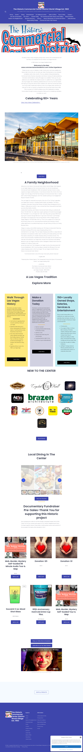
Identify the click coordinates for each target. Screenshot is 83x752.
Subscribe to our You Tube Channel (41, 645)
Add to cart (15, 576)
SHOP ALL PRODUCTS (41, 692)
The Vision (26, 16)
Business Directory (30, 18)
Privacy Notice (40, 717)
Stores (11, 14)
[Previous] (23, 480)
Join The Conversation (16, 16)
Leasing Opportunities (41, 715)
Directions (28, 730)
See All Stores (41, 438)
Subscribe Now (71, 18)
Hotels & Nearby (29, 728)
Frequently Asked (29, 722)
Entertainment (30, 14)
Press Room (28, 737)
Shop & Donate (69, 16)
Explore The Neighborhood (15, 18)
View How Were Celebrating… (30, 102)
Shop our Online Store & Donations (41, 641)
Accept (66, 746)
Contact (70, 14)
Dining (22, 14)
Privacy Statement (70, 749)
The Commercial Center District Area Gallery (52, 16)
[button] (80, 737)
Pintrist (38, 728)
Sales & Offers (52, 14)
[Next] (59, 480)
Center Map (28, 732)
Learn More (41, 176)
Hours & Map (61, 14)
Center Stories (28, 739)
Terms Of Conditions (41, 720)
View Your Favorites (41, 498)
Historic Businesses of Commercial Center (54, 18)
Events (17, 14)
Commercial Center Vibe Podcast (48, 20)
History (39, 18)
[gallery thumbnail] (24, 492)
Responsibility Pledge (32, 20)
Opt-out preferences (62, 749)
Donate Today (35, 16)
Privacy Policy (40, 726)
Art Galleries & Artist (41, 14)
